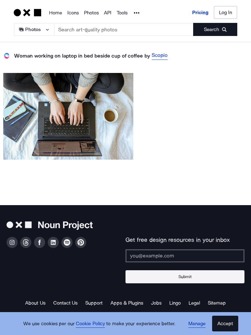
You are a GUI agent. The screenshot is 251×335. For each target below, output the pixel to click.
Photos (91, 13)
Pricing (200, 12)
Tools (122, 13)
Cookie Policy (90, 323)
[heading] (68, 116)
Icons (73, 13)
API (107, 13)
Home (55, 13)
